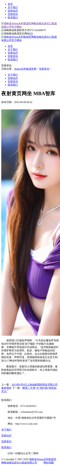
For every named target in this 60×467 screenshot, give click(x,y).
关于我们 (13, 7)
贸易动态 (13, 10)
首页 (10, 4)
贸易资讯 (13, 14)
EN (31, 33)
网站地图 (49, 462)
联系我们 (13, 17)
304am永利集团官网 (25, 68)
